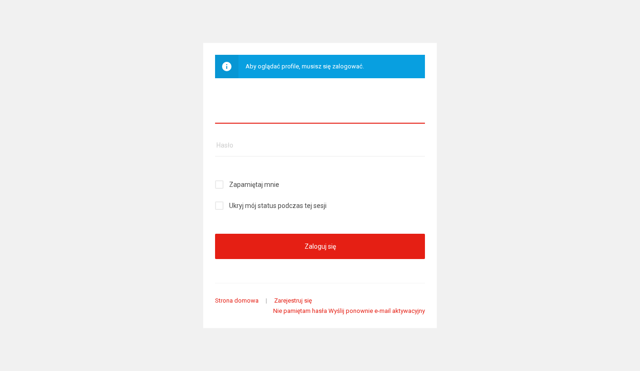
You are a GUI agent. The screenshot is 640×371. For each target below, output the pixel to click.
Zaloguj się (320, 246)
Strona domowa (237, 300)
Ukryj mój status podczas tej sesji (278, 205)
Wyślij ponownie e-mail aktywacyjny (376, 310)
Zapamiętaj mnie (254, 184)
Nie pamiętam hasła (300, 310)
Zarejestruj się (293, 300)
